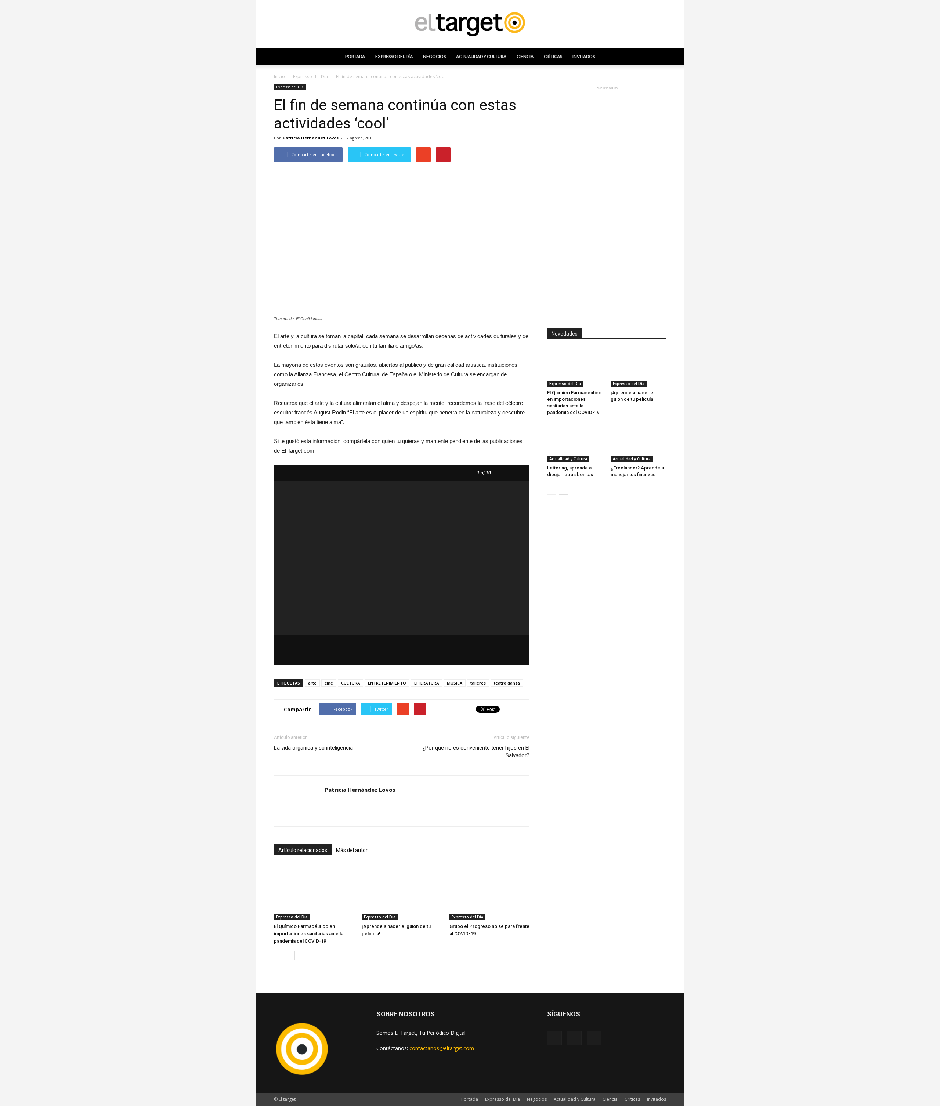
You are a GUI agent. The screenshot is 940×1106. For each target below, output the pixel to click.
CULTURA (350, 683)
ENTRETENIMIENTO (387, 683)
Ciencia (525, 56)
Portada (355, 56)
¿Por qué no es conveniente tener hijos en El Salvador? (476, 751)
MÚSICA (454, 683)
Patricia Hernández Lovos (311, 138)
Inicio (279, 76)
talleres (478, 683)
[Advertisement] (607, 202)
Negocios (434, 56)
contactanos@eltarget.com (441, 1048)
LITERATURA (426, 683)
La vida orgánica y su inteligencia (313, 747)
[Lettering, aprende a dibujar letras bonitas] (575, 443)
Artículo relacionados (302, 850)
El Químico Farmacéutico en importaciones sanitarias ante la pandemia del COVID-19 (308, 934)
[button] (657, 56)
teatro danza (507, 683)
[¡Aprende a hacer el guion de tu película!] (402, 892)
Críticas (553, 56)
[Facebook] (554, 1038)
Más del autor (352, 850)
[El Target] (470, 24)
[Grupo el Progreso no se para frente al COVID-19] (489, 892)
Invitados (583, 56)
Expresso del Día (394, 56)
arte (312, 683)
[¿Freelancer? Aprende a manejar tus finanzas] (638, 443)
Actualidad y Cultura (481, 56)
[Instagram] (574, 1038)
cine (329, 683)
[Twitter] (594, 1038)
